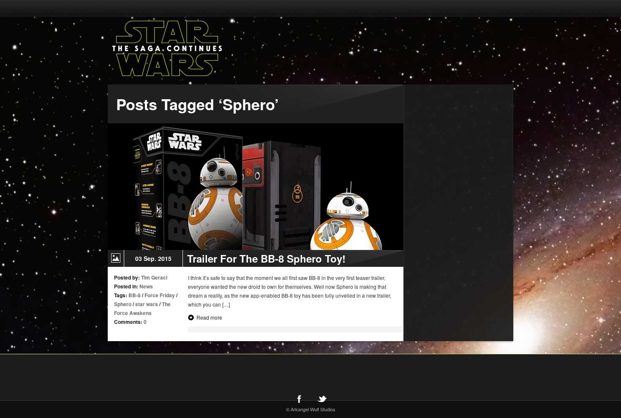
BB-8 (134, 295)
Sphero (122, 304)
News (146, 286)
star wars (146, 304)
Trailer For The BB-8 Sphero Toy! (266, 258)
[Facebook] (299, 398)
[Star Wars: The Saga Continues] (211, 48)
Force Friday (159, 295)
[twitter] (322, 398)
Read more (209, 317)
